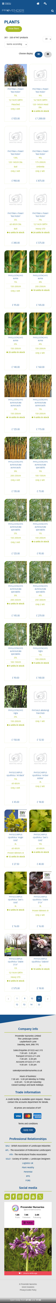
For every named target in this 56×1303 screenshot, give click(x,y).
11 (39, 999)
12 (17, 1005)
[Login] (45, 3)
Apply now (28, 1130)
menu (8, 3)
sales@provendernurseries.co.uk (27, 1071)
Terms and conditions (28, 1124)
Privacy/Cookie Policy (28, 1290)
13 (24, 1005)
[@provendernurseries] (15, 1208)
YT (33, 1197)
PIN (26, 1197)
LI (7, 1197)
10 (32, 999)
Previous (8, 999)
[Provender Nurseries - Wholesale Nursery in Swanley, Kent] (13, 11)
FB (13, 1197)
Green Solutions (28, 1287)
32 (39, 1005)
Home (38, 3)
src (52, 10)
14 (31, 1005)
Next (48, 999)
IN (20, 1197)
